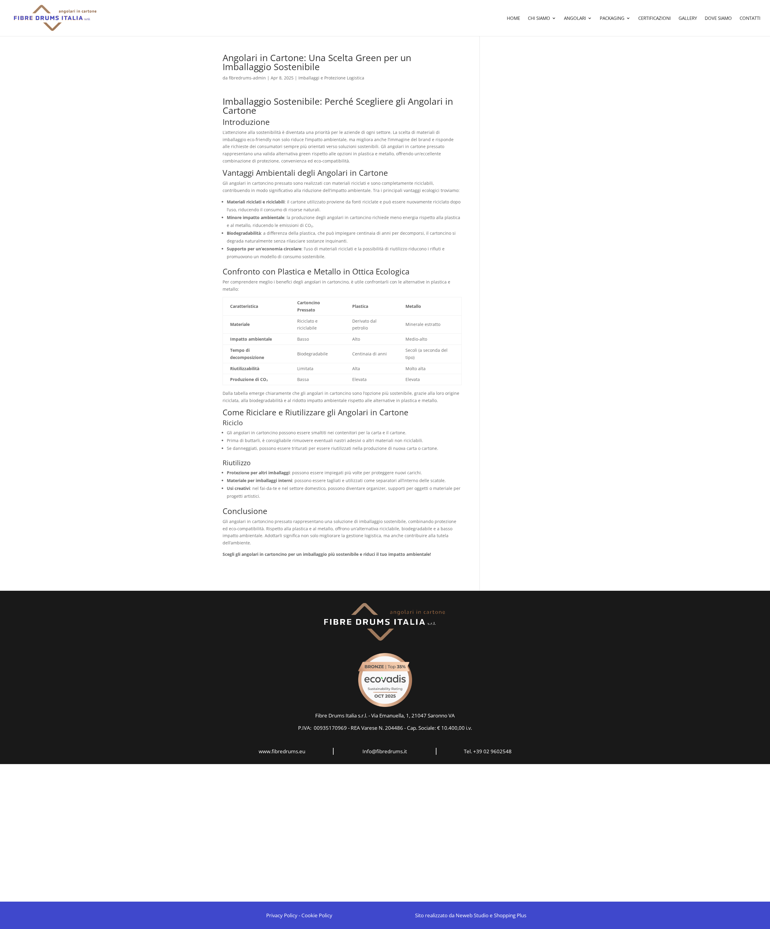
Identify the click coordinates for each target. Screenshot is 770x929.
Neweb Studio (472, 915)
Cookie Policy (316, 915)
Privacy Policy (281, 915)
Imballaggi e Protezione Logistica (331, 78)
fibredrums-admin (247, 78)
